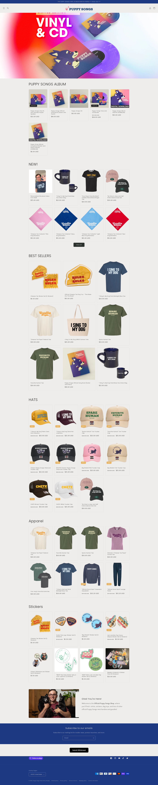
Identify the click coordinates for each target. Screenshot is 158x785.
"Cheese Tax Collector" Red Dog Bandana (116, 234)
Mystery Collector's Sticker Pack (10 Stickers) (116, 673)
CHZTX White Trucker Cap (64, 504)
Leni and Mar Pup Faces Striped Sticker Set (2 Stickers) (117, 636)
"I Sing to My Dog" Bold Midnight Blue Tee (112, 296)
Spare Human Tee (105, 339)
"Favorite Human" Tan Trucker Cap (116, 432)
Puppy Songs (36, 780)
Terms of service (73, 780)
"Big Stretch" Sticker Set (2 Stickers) (90, 635)
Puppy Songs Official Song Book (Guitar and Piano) (58, 112)
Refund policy (54, 780)
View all (79, 245)
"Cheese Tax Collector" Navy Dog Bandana (65, 234)
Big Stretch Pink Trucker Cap (91, 468)
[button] (4, 8)
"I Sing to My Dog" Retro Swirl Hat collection (40, 432)
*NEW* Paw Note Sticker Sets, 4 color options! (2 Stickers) (66, 675)
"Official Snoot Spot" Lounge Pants (116, 590)
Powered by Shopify (45, 780)
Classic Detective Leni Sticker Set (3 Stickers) (40, 672)
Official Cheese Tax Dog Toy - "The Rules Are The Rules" (78, 295)
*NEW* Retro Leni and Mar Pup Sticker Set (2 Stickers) (91, 675)
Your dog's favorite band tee (40, 591)
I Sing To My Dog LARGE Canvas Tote (76, 339)
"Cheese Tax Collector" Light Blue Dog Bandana (91, 234)
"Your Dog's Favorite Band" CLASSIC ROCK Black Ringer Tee (90, 197)
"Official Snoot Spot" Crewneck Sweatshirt (91, 590)
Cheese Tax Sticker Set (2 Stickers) (42, 296)
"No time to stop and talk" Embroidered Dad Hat (115, 197)
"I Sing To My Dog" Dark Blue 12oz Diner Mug (65, 197)
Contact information (93, 780)
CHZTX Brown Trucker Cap (39, 504)
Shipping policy (83, 780)
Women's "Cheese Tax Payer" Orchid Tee (116, 553)
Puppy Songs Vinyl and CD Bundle (99, 111)
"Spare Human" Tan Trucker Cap (90, 432)
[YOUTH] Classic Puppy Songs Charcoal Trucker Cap (65, 468)
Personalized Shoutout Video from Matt (40, 197)
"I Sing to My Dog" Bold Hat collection (64, 432)
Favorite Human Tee (37, 383)
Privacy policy (63, 780)
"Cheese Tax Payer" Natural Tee (41, 339)
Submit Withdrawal (79, 750)
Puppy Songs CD (77, 111)
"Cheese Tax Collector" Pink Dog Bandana (39, 234)
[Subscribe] (93, 738)
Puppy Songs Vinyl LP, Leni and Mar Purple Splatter (37, 112)
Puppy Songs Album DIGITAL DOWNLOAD (119, 111)
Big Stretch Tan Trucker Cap (116, 468)
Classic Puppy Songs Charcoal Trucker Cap (41, 468)
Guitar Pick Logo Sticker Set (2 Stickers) (66, 636)
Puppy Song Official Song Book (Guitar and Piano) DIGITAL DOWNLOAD (38, 147)
